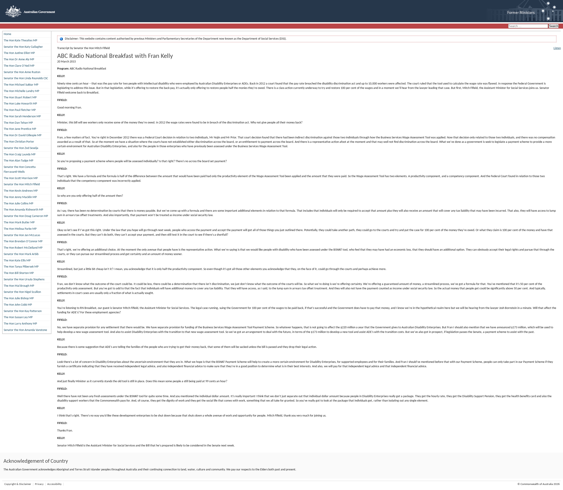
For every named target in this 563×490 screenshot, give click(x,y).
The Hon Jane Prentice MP (20, 129)
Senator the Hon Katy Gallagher (23, 47)
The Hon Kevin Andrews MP (21, 190)
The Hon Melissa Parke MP (20, 229)
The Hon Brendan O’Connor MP (23, 241)
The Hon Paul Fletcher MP (20, 110)
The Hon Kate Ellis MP (17, 260)
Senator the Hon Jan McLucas (22, 235)
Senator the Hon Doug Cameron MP (26, 216)
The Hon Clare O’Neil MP (19, 65)
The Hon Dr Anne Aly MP (19, 59)
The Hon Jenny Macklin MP (20, 197)
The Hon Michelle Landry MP (21, 91)
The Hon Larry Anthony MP (20, 323)
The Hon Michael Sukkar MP (21, 84)
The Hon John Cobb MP (18, 304)
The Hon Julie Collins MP (18, 203)
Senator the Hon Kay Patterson (23, 311)
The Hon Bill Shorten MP (19, 273)
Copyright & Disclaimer (17, 484)
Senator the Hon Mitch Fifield (22, 184)
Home (7, 34)
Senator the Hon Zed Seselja (21, 148)
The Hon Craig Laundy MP (19, 154)
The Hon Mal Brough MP (19, 285)
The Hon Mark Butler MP (19, 222)
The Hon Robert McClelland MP (23, 247)
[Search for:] (528, 26)
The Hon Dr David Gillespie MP (22, 135)
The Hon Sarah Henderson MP (22, 116)
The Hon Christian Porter (19, 141)
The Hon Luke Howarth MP (20, 103)
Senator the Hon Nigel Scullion (22, 292)
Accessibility (54, 484)
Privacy (39, 484)
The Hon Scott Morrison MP (21, 178)
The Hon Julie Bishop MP (19, 298)
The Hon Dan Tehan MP (18, 122)
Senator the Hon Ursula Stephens (24, 279)
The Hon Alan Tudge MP (18, 160)
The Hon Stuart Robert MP (20, 97)
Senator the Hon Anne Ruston (22, 72)
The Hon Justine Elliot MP (19, 53)
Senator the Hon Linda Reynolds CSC (26, 78)
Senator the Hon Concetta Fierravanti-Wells (20, 169)
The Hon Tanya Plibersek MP (21, 266)
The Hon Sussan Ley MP (18, 317)
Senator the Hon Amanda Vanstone (25, 330)
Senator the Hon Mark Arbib (21, 254)
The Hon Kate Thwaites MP (20, 40)
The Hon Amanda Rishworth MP (23, 209)
